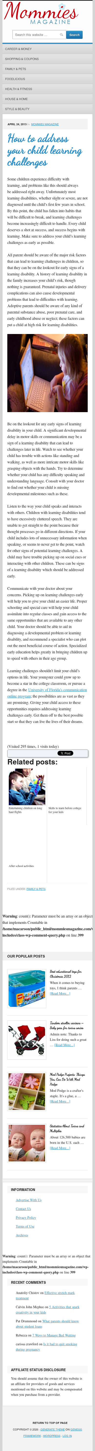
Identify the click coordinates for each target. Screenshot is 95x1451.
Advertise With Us (28, 1200)
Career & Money (18, 49)
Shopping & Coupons (22, 59)
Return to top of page (50, 1423)
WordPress (51, 1436)
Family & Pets (15, 69)
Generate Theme (52, 1429)
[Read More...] (60, 993)
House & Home (16, 99)
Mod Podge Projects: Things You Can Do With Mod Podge (67, 1079)
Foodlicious (15, 79)
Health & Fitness (18, 89)
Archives (22, 1235)
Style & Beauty (17, 109)
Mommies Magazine (45, 124)
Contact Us (23, 1208)
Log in (67, 1436)
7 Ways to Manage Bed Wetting (54, 1335)
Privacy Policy (26, 1217)
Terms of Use (25, 1226)
